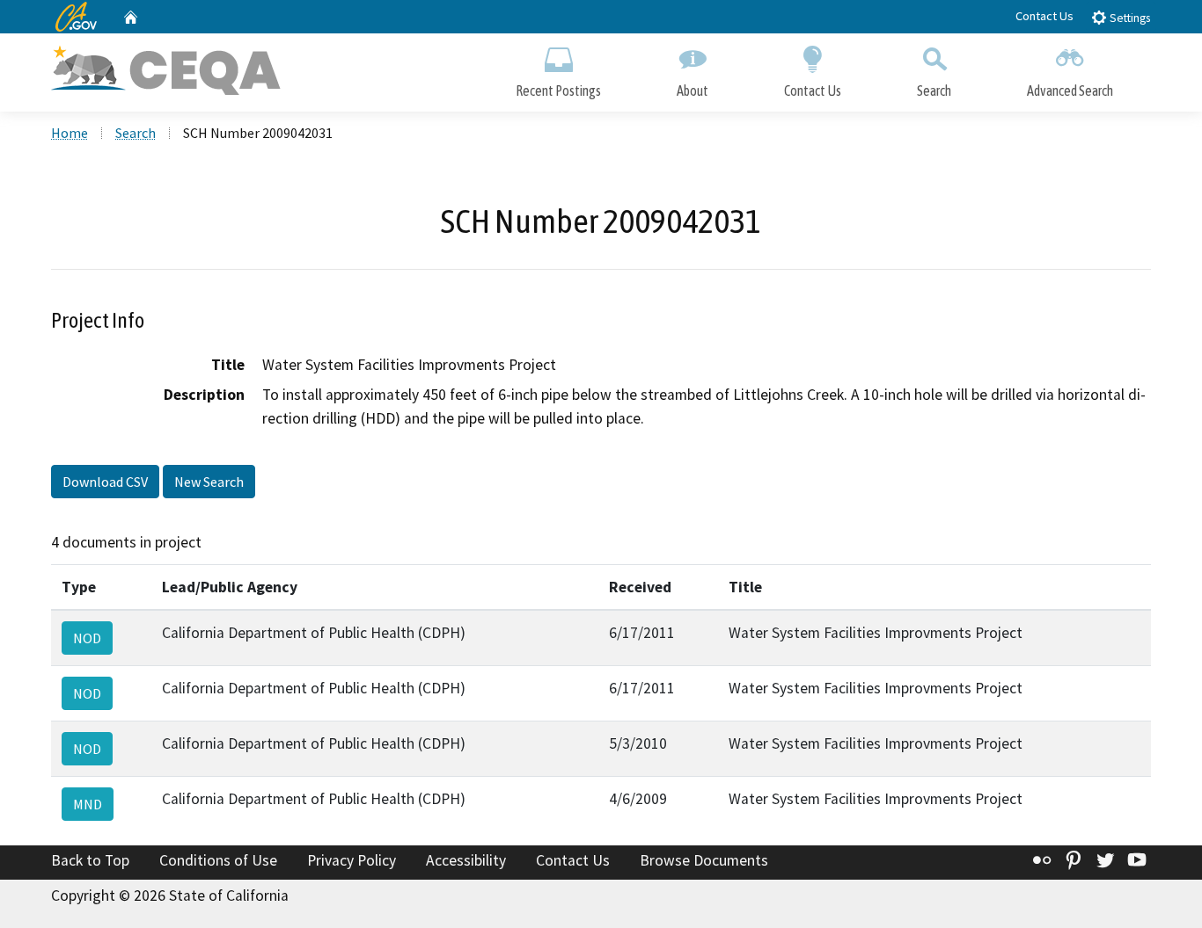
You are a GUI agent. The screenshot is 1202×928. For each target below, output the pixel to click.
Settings (1128, 18)
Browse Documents (704, 860)
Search (934, 90)
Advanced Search (1070, 90)
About (692, 90)
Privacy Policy (351, 860)
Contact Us (1044, 16)
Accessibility (466, 860)
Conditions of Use (218, 860)
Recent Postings (558, 90)
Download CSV (105, 481)
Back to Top (90, 860)
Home (69, 132)
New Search (209, 481)
